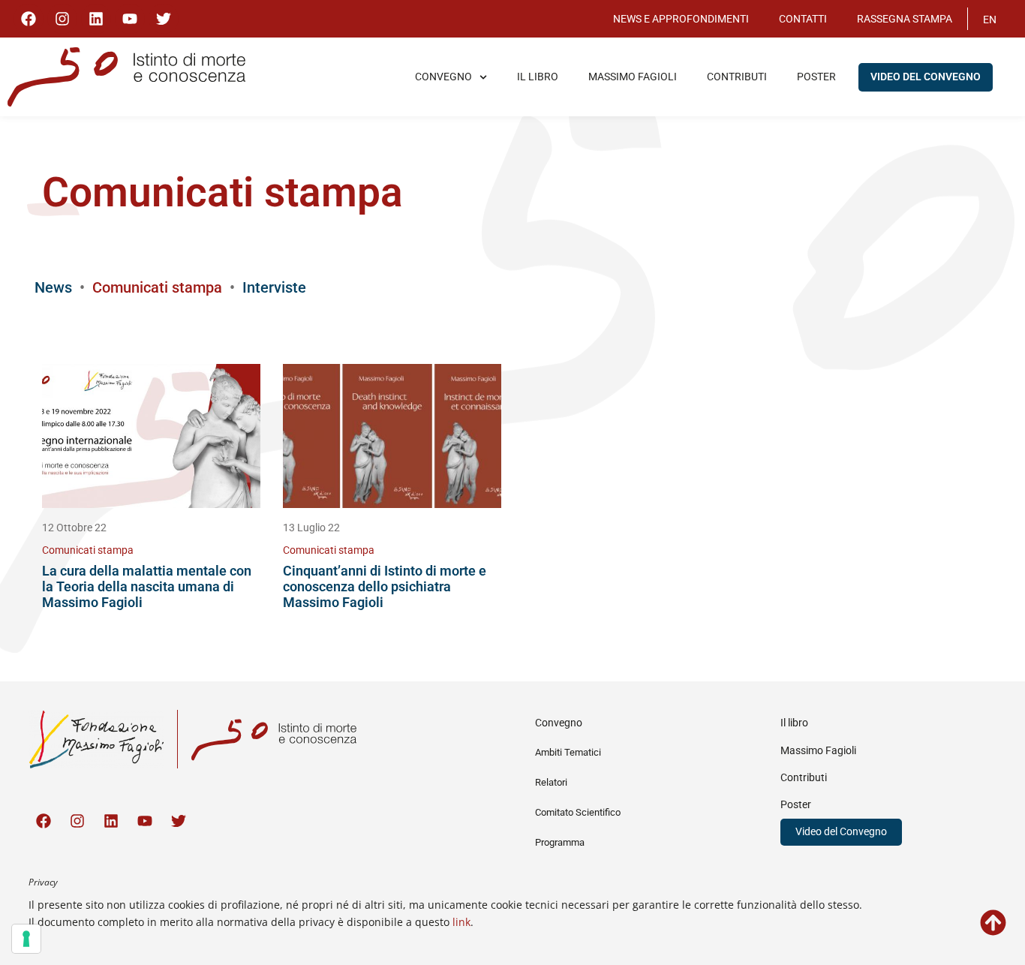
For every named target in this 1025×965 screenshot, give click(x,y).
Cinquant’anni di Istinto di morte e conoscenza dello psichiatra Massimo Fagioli (384, 586)
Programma (560, 842)
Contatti (803, 19)
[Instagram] (62, 19)
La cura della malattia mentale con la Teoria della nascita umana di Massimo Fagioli (146, 586)
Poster (816, 77)
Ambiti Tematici (568, 752)
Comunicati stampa (88, 550)
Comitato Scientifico (578, 812)
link (461, 922)
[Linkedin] (96, 19)
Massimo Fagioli (632, 77)
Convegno (443, 77)
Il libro (537, 77)
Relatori (551, 782)
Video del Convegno (925, 77)
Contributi (737, 77)
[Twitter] (164, 19)
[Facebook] (29, 19)
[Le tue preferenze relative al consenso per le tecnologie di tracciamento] (26, 938)
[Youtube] (130, 19)
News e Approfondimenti (681, 19)
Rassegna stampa (904, 19)
